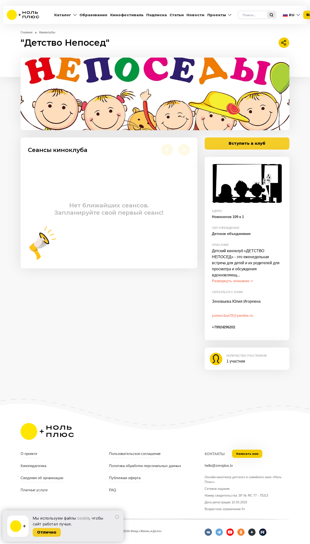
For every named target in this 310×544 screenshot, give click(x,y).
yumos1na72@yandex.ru (232, 315)
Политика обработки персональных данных (145, 466)
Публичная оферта (124, 478)
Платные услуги (34, 490)
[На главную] (26, 15)
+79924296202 (223, 327)
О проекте (29, 454)
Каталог (62, 15)
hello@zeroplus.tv (219, 466)
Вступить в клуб (247, 143)
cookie (83, 518)
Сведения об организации (42, 478)
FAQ (112, 490)
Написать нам (247, 453)
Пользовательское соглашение (135, 454)
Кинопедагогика (33, 466)
